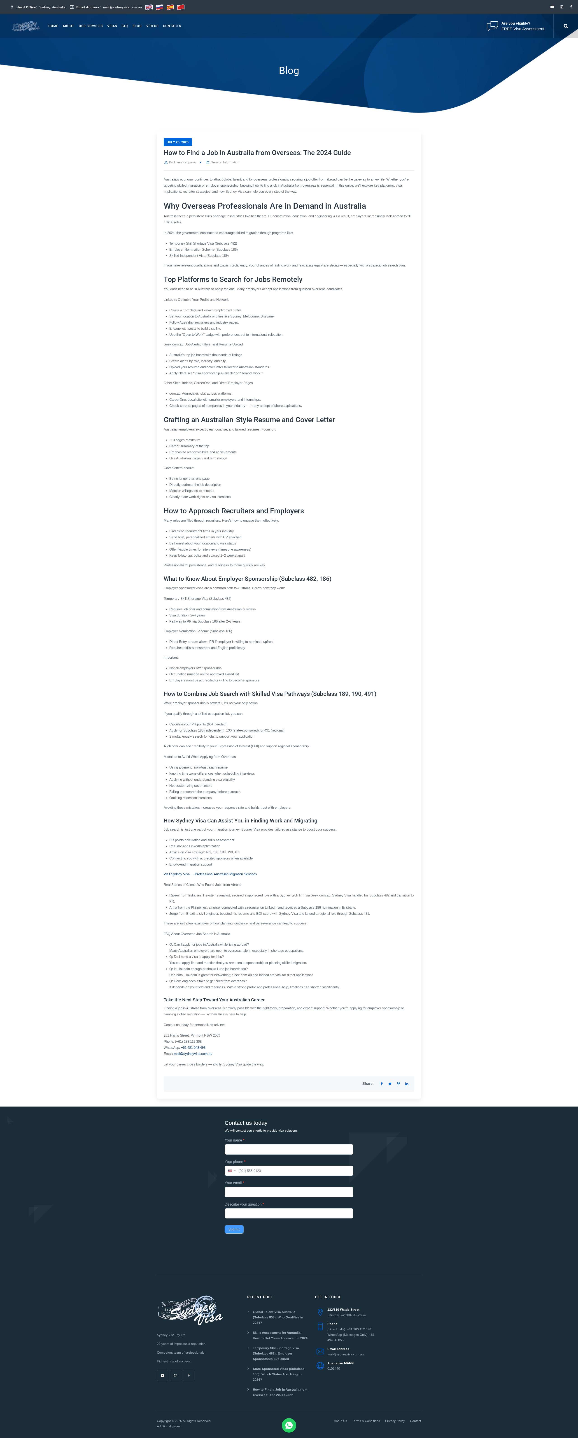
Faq (124, 26)
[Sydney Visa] (25, 26)
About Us (340, 1421)
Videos (152, 26)
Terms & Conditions (366, 1421)
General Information (225, 162)
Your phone (235, 1162)
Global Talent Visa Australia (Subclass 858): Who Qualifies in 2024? (278, 1317)
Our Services (91, 26)
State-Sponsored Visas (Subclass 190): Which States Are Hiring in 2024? (278, 1374)
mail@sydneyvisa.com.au (193, 1054)
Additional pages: (169, 1426)
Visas (112, 26)
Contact (415, 1421)
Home (53, 26)
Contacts (172, 26)
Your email (234, 1183)
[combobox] (231, 1171)
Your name (234, 1140)
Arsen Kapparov (184, 162)
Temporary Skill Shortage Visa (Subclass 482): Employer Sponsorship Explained (276, 1353)
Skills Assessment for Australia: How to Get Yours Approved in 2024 (280, 1335)
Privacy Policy (395, 1421)
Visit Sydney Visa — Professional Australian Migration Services (210, 874)
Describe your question (244, 1204)
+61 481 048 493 (193, 1047)
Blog (137, 26)
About (68, 26)
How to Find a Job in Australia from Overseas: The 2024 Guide (280, 1392)
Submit (234, 1229)
